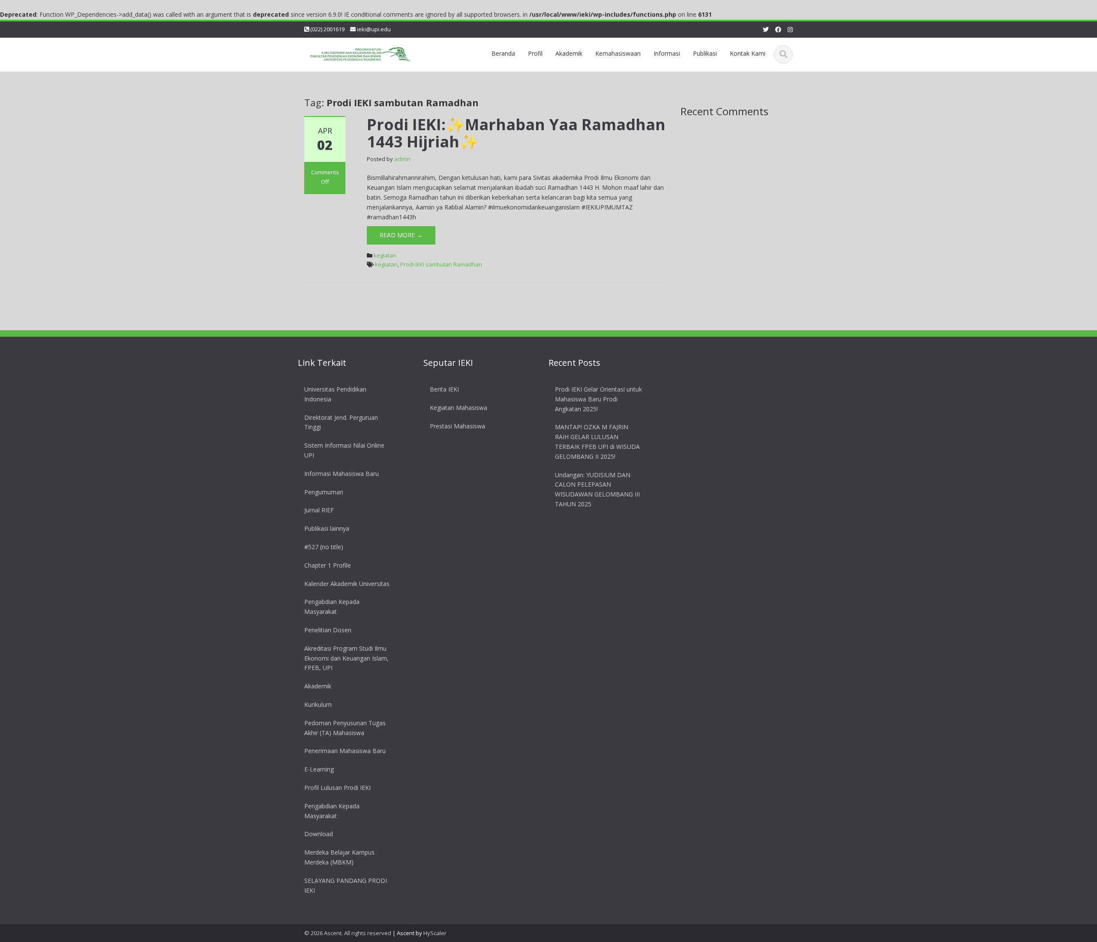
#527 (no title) (323, 547)
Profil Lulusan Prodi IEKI (337, 787)
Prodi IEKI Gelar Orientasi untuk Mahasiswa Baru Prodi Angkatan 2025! (598, 399)
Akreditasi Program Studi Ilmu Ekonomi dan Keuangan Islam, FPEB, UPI (346, 658)
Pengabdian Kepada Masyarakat (332, 607)
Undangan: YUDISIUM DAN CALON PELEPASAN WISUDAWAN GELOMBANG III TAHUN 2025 (597, 489)
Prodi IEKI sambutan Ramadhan (441, 264)
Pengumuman (323, 491)
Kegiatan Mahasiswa (458, 407)
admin (402, 159)
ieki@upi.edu (374, 29)
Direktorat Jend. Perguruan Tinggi (341, 422)
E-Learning (319, 769)
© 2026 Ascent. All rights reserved (347, 933)
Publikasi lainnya (326, 528)
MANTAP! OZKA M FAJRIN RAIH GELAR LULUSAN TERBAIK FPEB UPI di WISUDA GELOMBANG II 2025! (597, 441)
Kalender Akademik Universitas (347, 583)
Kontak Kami (747, 53)
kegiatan (385, 255)
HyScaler (435, 933)
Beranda (503, 53)
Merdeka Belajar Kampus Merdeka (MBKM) (339, 857)
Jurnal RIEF (319, 510)
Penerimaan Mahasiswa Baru (345, 751)
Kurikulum (318, 704)
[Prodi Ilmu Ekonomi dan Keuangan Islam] (360, 52)
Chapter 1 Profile (327, 565)
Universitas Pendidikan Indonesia (335, 394)
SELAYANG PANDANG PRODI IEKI (345, 885)
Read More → (401, 235)
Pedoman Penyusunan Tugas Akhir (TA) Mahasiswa (345, 727)
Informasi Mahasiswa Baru (341, 473)
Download (318, 834)
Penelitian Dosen (327, 630)
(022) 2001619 (327, 29)
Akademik (317, 686)
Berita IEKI (444, 389)
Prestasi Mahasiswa (457, 426)
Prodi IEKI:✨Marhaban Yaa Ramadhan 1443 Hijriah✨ (516, 133)
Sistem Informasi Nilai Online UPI (344, 450)
